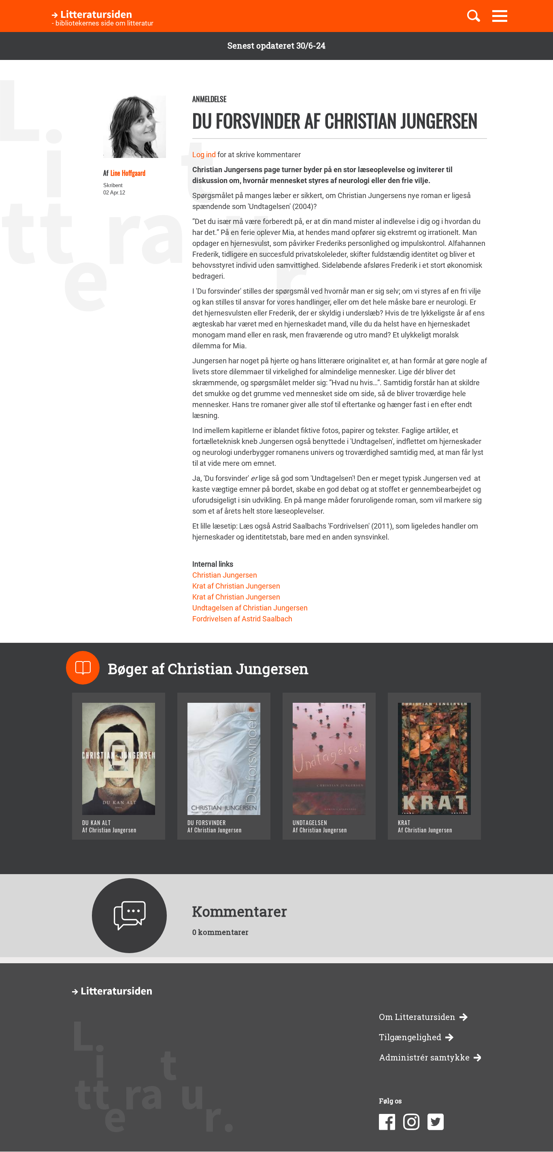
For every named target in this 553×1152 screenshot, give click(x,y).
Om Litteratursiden (417, 1016)
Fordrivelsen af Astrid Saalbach (242, 618)
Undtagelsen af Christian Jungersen (250, 608)
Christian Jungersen (224, 575)
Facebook (387, 1122)
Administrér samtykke (424, 1057)
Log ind (204, 154)
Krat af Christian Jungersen (236, 586)
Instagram (411, 1122)
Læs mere (108, 823)
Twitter (436, 1122)
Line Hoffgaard (128, 173)
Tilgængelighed (410, 1037)
